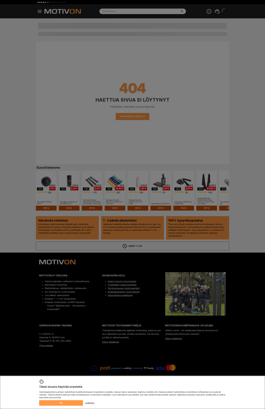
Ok (61, 403)
